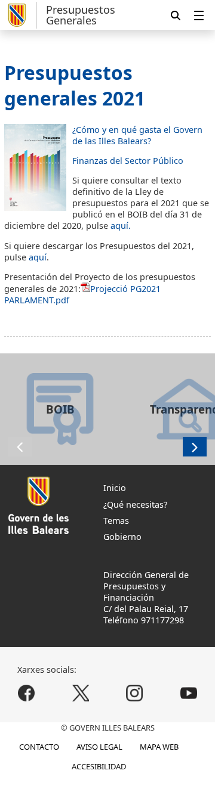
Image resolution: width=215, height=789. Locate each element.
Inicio (114, 487)
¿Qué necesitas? (135, 504)
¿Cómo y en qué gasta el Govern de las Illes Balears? (137, 135)
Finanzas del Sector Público (127, 160)
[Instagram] (134, 693)
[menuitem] (199, 15)
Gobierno (122, 536)
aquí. (120, 225)
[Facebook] (26, 693)
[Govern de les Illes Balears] (20, 15)
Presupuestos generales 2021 (74, 85)
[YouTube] (188, 693)
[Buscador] (176, 15)
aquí (38, 257)
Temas (116, 520)
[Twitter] (80, 693)
